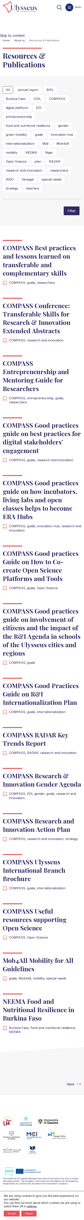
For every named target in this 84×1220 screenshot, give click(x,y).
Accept (12, 1213)
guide (39, 135)
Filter (72, 211)
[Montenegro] (36, 1152)
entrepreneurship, (41, 398)
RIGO (10, 179)
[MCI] (37, 1138)
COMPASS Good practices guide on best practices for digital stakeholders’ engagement (42, 438)
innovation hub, (49, 526)
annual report (28, 90)
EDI (38, 108)
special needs (52, 179)
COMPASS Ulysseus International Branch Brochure (34, 870)
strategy (12, 188)
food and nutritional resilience (28, 126)
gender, (40, 794)
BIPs (49, 90)
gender (63, 126)
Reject (29, 1213)
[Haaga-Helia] (60, 1138)
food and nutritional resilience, (53, 1028)
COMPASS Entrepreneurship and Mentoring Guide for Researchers (36, 376)
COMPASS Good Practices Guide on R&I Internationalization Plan (41, 693)
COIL (37, 99)
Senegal (28, 179)
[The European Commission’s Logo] (25, 1175)
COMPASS (57, 99)
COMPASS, (18, 283)
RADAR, (33, 753)
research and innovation (24, 170)
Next (70, 1084)
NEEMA (31, 152)
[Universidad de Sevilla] (11, 1123)
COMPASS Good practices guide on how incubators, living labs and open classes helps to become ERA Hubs (41, 500)
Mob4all (62, 143)
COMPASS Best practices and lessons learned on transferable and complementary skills (39, 260)
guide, (32, 283)
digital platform (17, 108)
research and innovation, (46, 839)
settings (32, 1206)
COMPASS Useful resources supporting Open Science (34, 919)
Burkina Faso (16, 99)
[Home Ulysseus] (20, 7)
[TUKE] (15, 1138)
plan (38, 161)
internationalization (20, 143)
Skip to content (12, 35)
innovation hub (62, 135)
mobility (11, 152)
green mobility (16, 135)
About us (19, 40)
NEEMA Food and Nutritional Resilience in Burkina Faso (38, 1009)
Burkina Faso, (20, 1028)
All (8, 90)
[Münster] (15, 1152)
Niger (49, 152)
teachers (32, 188)
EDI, (30, 794)
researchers (59, 170)
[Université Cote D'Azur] (29, 1123)
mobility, (39, 978)
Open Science (16, 161)
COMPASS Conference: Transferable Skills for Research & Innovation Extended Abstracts (36, 318)
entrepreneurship (19, 117)
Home (6, 40)
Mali (45, 143)
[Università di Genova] (51, 1123)
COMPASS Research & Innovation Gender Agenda (42, 779)
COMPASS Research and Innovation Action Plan (38, 825)
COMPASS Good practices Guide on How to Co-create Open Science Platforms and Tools (41, 566)
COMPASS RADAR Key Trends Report (35, 739)
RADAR (54, 161)
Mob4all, (26, 978)
